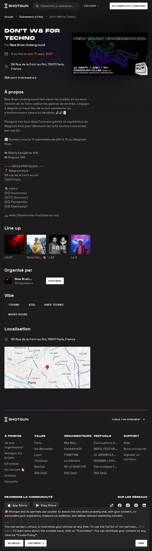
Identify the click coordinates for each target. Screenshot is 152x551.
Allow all (14, 543)
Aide (127, 443)
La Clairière (72, 461)
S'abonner (55, 280)
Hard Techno (54, 304)
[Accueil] (16, 6)
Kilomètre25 (73, 449)
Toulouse (40, 461)
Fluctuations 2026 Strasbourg (116, 443)
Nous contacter (135, 449)
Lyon (38, 455)
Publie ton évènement (126, 419)
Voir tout (40, 473)
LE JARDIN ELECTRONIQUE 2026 (116, 455)
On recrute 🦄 (14, 470)
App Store (20, 505)
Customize (34, 543)
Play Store (48, 505)
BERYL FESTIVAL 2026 (109, 449)
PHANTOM (71, 455)
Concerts (11, 481)
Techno (13, 304)
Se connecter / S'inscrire (128, 5)
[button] (55, 281)
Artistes (10, 476)
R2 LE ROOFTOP (75, 467)
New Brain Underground (27, 45)
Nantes (39, 467)
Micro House (17, 314)
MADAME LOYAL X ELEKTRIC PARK (117, 461)
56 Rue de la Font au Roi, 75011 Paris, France (43, 339)
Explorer (90, 5)
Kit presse (11, 464)
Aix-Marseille (43, 449)
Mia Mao (70, 443)
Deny (141, 543)
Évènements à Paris (31, 16)
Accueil (8, 16)
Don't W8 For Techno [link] (62, 16)
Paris (37, 443)
